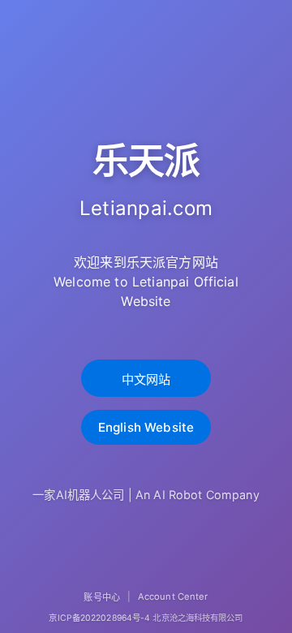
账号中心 (101, 597)
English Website (146, 427)
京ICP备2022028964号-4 (99, 618)
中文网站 (146, 379)
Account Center (173, 596)
